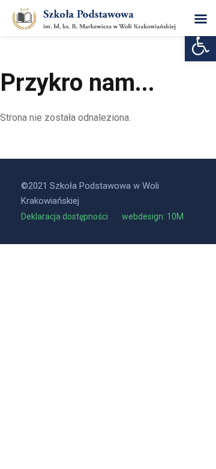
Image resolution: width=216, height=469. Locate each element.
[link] (200, 45)
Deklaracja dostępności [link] (65, 216)
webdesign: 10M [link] (153, 216)
